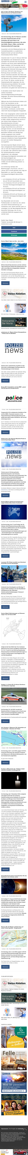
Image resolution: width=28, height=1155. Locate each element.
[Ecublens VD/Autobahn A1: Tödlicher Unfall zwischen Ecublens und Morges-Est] (14, 780)
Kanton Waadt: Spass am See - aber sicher (12, 241)
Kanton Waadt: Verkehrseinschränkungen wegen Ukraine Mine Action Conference (12, 502)
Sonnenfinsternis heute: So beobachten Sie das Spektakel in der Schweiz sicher (14, 876)
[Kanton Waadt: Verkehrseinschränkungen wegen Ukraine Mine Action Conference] (14, 512)
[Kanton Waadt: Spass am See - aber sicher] (14, 251)
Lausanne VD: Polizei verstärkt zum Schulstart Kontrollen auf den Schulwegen (13, 563)
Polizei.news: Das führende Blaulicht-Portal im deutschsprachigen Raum (13, 439)
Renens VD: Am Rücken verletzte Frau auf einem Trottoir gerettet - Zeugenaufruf (12, 927)
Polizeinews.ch (5, 489)
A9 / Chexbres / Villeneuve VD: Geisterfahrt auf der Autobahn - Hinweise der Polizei (13, 728)
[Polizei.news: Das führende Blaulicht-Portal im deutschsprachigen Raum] (14, 454)
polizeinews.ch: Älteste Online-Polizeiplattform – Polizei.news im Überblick (13, 333)
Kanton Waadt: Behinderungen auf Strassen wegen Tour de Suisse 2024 (13, 614)
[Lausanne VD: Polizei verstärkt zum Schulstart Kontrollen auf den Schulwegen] (14, 573)
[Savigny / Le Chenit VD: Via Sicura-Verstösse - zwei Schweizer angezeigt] (14, 696)
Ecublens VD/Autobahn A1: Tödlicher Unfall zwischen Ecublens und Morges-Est (12, 769)
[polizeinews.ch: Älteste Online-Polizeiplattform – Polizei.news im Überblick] (14, 348)
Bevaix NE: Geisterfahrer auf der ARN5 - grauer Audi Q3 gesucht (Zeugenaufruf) (13, 387)
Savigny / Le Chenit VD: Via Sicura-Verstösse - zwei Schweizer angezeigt (13, 685)
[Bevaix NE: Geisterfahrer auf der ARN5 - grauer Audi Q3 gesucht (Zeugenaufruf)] (14, 398)
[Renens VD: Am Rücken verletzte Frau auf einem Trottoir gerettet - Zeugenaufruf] (14, 938)
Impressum (4, 1128)
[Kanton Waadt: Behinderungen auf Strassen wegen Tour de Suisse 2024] (14, 629)
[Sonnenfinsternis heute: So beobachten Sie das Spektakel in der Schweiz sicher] (14, 886)
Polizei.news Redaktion (15, 33)
